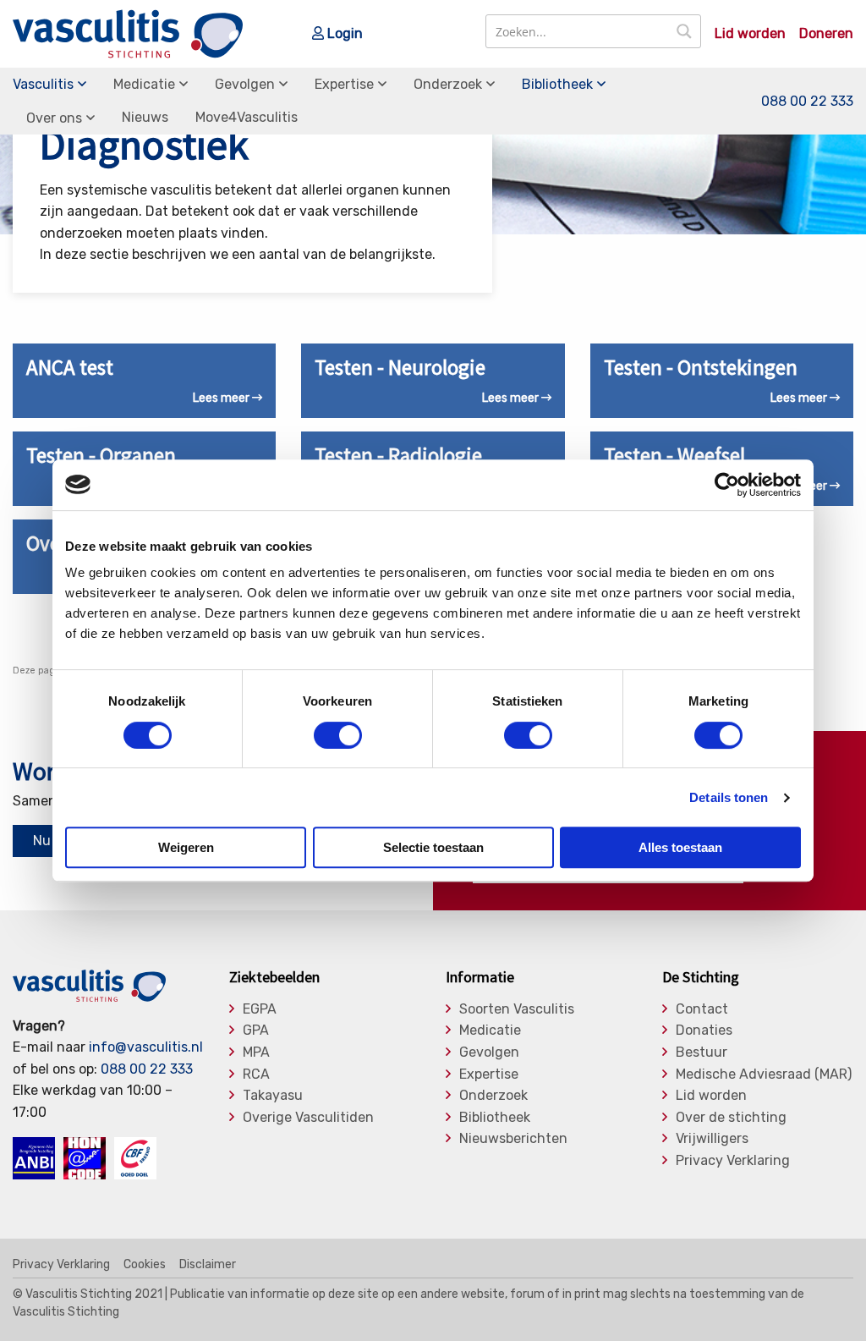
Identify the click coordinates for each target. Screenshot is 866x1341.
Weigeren (186, 847)
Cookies (144, 1265)
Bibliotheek (557, 84)
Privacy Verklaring (733, 1161)
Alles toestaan (680, 847)
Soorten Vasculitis (516, 1009)
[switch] (338, 735)
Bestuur (701, 1052)
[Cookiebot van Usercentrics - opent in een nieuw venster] (727, 484)
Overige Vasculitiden (308, 1117)
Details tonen (728, 797)
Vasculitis (43, 84)
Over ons (54, 118)
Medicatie (144, 84)
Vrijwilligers (712, 1139)
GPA (256, 1030)
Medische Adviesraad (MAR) (764, 1074)
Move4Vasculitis (246, 117)
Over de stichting (731, 1117)
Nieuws (145, 117)
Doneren (826, 34)
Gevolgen (245, 84)
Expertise (344, 84)
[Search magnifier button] (684, 31)
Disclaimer (207, 1265)
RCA (256, 1074)
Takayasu (273, 1095)
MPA (256, 1052)
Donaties (704, 1030)
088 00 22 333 (807, 101)
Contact (702, 1009)
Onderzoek (448, 84)
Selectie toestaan (433, 847)
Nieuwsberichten (513, 1139)
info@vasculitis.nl (146, 1047)
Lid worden (750, 34)
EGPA (260, 1009)
